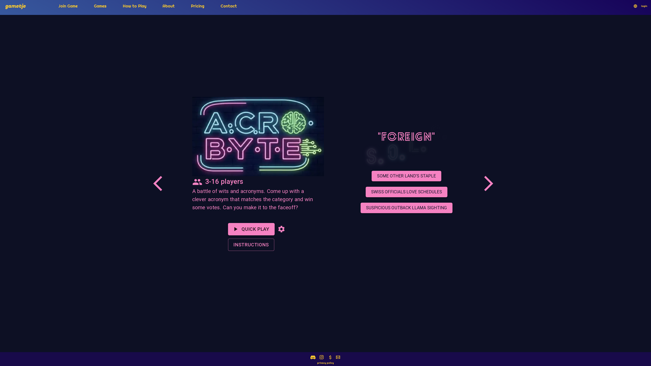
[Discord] (313, 357)
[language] (635, 6)
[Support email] (338, 357)
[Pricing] (330, 357)
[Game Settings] (281, 229)
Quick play (255, 229)
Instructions (251, 245)
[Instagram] (321, 357)
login (644, 6)
